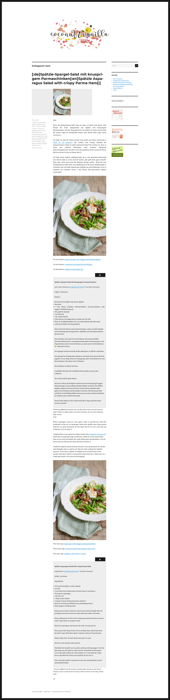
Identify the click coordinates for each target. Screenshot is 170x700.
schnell (44, 141)
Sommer (38, 126)
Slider (33, 126)
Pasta (44, 122)
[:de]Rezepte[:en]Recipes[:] (121, 81)
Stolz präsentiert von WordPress (61, 691)
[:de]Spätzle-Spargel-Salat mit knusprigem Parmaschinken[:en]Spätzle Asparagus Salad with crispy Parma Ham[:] (67, 78)
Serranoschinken (37, 143)
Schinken (38, 141)
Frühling (34, 122)
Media (115, 90)
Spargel (43, 126)
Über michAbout (117, 79)
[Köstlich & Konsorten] (125, 151)
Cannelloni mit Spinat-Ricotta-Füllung (78, 264)
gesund (44, 134)
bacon (40, 130)
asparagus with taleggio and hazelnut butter (80, 544)
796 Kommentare (37, 148)
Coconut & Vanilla (37, 691)
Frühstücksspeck (37, 134)
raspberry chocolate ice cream (75, 554)
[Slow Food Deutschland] (125, 114)
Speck (39, 145)
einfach (34, 132)
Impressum (47, 691)
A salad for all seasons (38, 128)
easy (43, 130)
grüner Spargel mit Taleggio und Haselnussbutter (83, 259)
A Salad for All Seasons (77, 287)
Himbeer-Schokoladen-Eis (74, 269)
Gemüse (39, 122)
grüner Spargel (36, 136)
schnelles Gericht (40, 124)
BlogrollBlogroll (117, 88)
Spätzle (34, 145)
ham (42, 136)
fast (38, 132)
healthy (40, 138)
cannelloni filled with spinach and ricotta (80, 549)
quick (33, 141)
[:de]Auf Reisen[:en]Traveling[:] (122, 82)
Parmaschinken (36, 140)
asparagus (35, 130)
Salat (33, 124)
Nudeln (45, 138)
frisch (40, 132)
